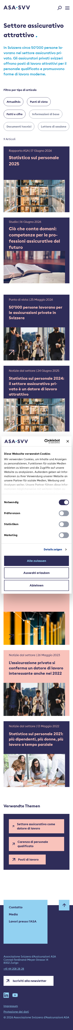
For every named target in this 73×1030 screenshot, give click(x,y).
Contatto (16, 907)
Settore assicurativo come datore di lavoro (36, 826)
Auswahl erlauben (36, 573)
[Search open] (60, 7)
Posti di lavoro (28, 859)
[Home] (12, 7)
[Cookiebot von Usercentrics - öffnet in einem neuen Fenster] (45, 441)
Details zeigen (53, 549)
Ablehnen (37, 585)
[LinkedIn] (6, 995)
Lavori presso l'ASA (22, 921)
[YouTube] (15, 995)
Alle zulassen (36, 561)
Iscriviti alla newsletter (29, 981)
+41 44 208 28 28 (14, 968)
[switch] (64, 513)
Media (13, 914)
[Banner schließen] (67, 441)
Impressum (11, 1006)
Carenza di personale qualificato (33, 844)
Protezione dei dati (16, 1011)
